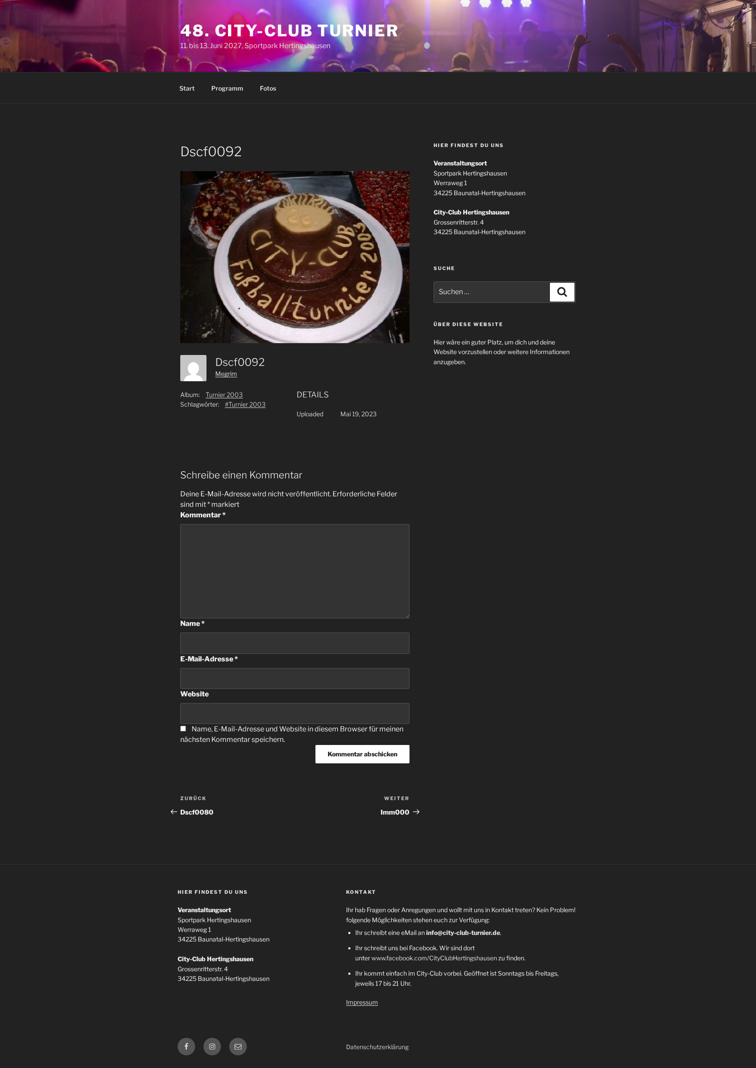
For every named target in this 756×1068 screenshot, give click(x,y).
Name (192, 623)
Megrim (226, 373)
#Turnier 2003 (245, 404)
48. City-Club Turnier (289, 30)
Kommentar (203, 515)
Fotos (268, 88)
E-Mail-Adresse (209, 659)
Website (194, 694)
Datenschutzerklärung (377, 1046)
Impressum (362, 1002)
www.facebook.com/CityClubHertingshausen (434, 958)
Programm (227, 88)
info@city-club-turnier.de (463, 932)
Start (187, 88)
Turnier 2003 (224, 394)
